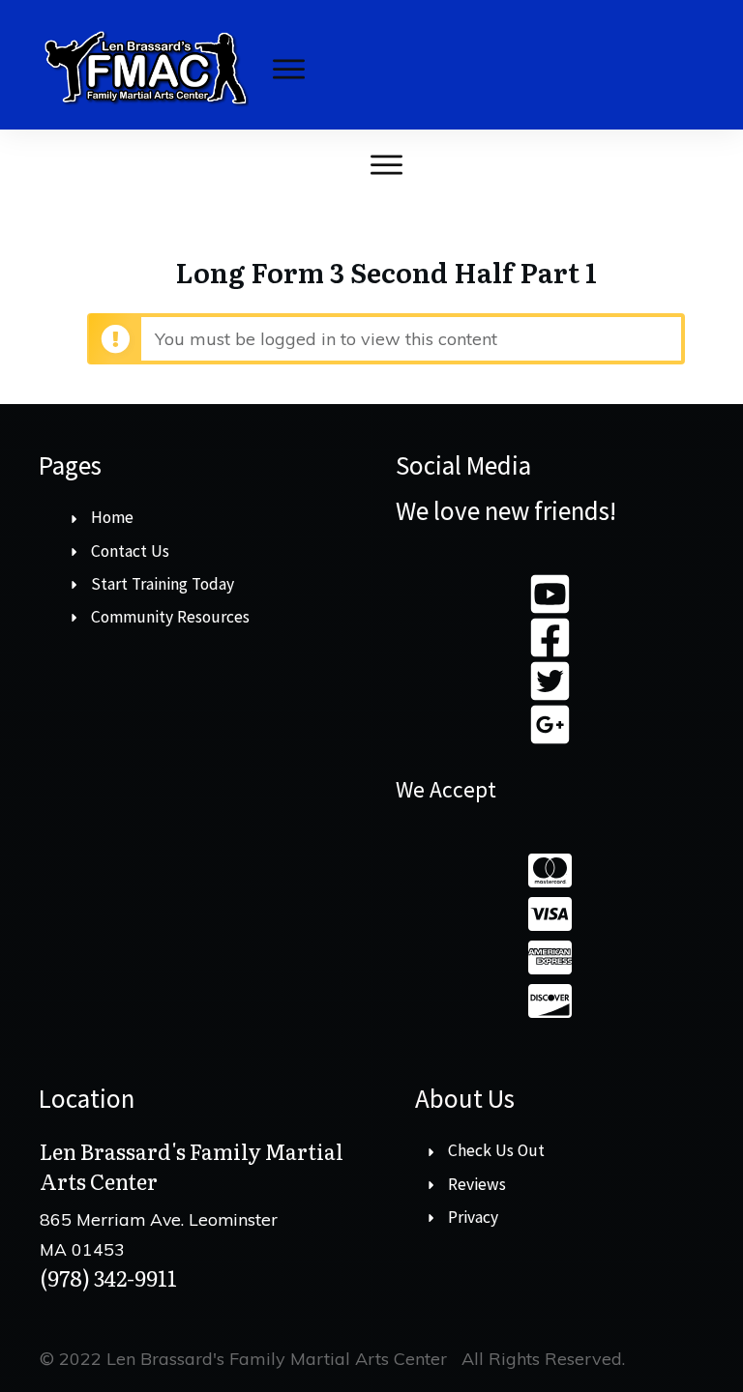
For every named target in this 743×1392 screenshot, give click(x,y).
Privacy (473, 1217)
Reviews (477, 1184)
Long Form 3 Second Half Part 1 (386, 271)
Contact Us (130, 551)
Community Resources (170, 616)
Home (112, 517)
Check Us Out (496, 1150)
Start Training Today (162, 583)
